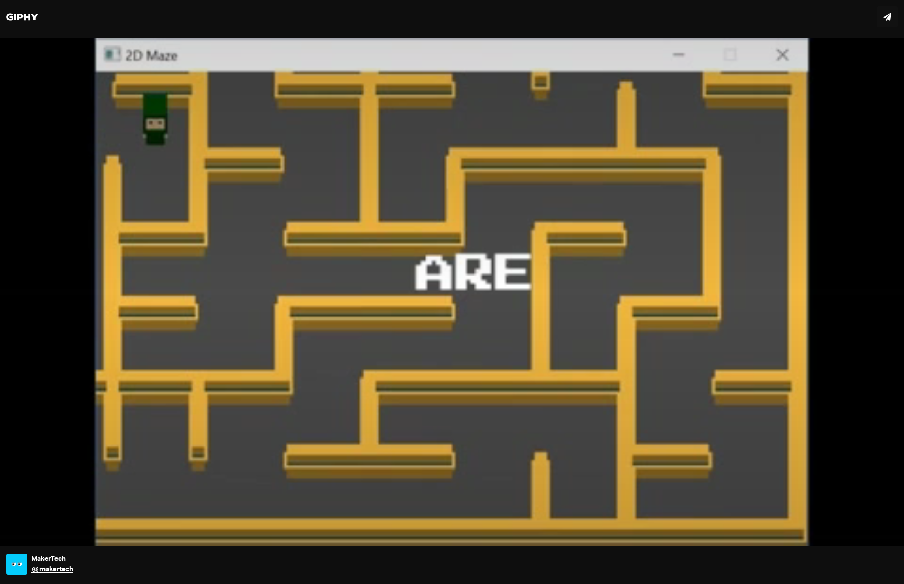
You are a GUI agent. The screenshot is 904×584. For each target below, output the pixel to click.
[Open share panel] (887, 16)
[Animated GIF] (452, 292)
